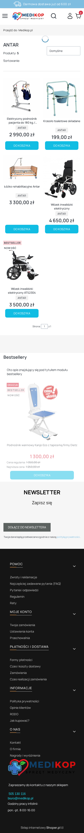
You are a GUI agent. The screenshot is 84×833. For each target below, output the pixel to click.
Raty (13, 603)
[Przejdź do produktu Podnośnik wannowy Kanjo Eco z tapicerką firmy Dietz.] (42, 411)
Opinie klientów (20, 708)
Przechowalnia (20, 638)
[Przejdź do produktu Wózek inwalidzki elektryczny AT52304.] (21, 262)
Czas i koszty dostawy (25, 666)
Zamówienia (18, 673)
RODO (14, 714)
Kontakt (15, 742)
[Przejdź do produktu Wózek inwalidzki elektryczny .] (61, 178)
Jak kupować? (19, 720)
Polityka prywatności (24, 701)
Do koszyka (22, 145)
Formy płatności (21, 660)
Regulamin (17, 596)
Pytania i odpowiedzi (24, 590)
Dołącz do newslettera (27, 527)
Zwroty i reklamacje (23, 577)
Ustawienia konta (22, 631)
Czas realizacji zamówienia (28, 679)
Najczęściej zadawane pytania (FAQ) (35, 584)
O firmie (15, 749)
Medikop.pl (18, 30)
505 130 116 (17, 794)
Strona (36, 326)
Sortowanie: (11, 61)
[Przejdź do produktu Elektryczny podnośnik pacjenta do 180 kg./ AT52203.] (21, 96)
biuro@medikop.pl (20, 798)
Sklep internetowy (41, 827)
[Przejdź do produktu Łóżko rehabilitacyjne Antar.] (21, 169)
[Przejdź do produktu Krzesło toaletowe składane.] (61, 97)
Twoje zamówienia (22, 625)
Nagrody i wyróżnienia (25, 755)
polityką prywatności (68, 536)
